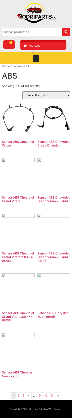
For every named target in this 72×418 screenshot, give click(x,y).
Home (6, 66)
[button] (36, 58)
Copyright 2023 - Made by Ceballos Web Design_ (36, 409)
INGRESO (34, 45)
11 (51, 395)
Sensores (18, 66)
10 (45, 395)
